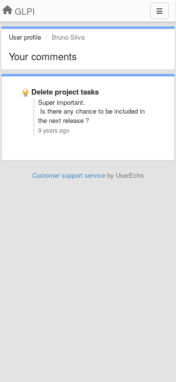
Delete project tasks (65, 91)
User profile (25, 37)
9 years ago (53, 130)
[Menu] (159, 10)
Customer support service (68, 175)
